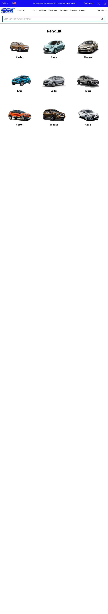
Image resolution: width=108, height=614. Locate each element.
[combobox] (53, 19)
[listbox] (5, 3)
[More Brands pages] (23, 10)
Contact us (89, 3)
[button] (5, 3)
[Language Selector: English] (14, 3)
